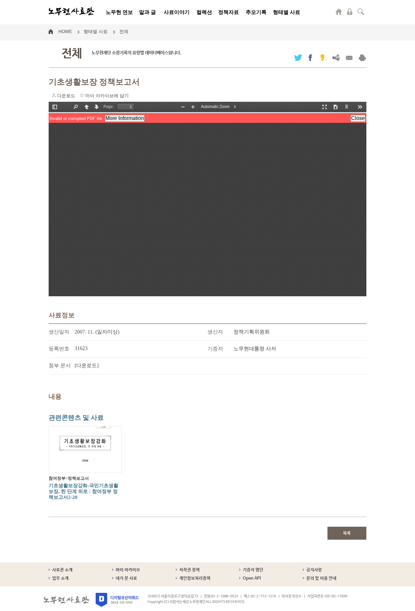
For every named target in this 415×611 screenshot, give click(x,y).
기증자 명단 (253, 570)
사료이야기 (177, 12)
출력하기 (362, 57)
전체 (123, 31)
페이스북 (310, 57)
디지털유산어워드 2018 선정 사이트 (117, 600)
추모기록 (256, 12)
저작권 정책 (189, 570)
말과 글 (147, 12)
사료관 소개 (62, 570)
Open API (252, 578)
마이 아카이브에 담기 (82, 95)
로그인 (349, 11)
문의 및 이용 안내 (321, 578)
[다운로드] (87, 365)
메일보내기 (349, 57)
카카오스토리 (322, 57)
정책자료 (228, 12)
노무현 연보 (119, 12)
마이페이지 (338, 11)
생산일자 (59, 332)
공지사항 (314, 570)
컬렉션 (204, 12)
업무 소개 (60, 578)
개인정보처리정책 (194, 578)
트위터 (298, 57)
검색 (360, 11)
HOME (65, 31)
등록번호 (59, 348)
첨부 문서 (60, 365)
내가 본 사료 (126, 578)
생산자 (215, 332)
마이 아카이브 (128, 570)
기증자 (215, 348)
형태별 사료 (286, 12)
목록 (347, 533)
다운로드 (54, 95)
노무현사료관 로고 (71, 11)
